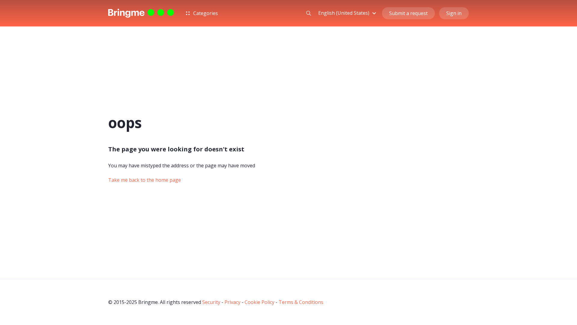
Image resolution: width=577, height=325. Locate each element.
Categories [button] (205, 13)
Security (211, 302)
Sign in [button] (454, 13)
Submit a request (408, 13)
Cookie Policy (259, 302)
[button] (348, 13)
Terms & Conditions (301, 302)
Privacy (232, 302)
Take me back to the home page (144, 180)
